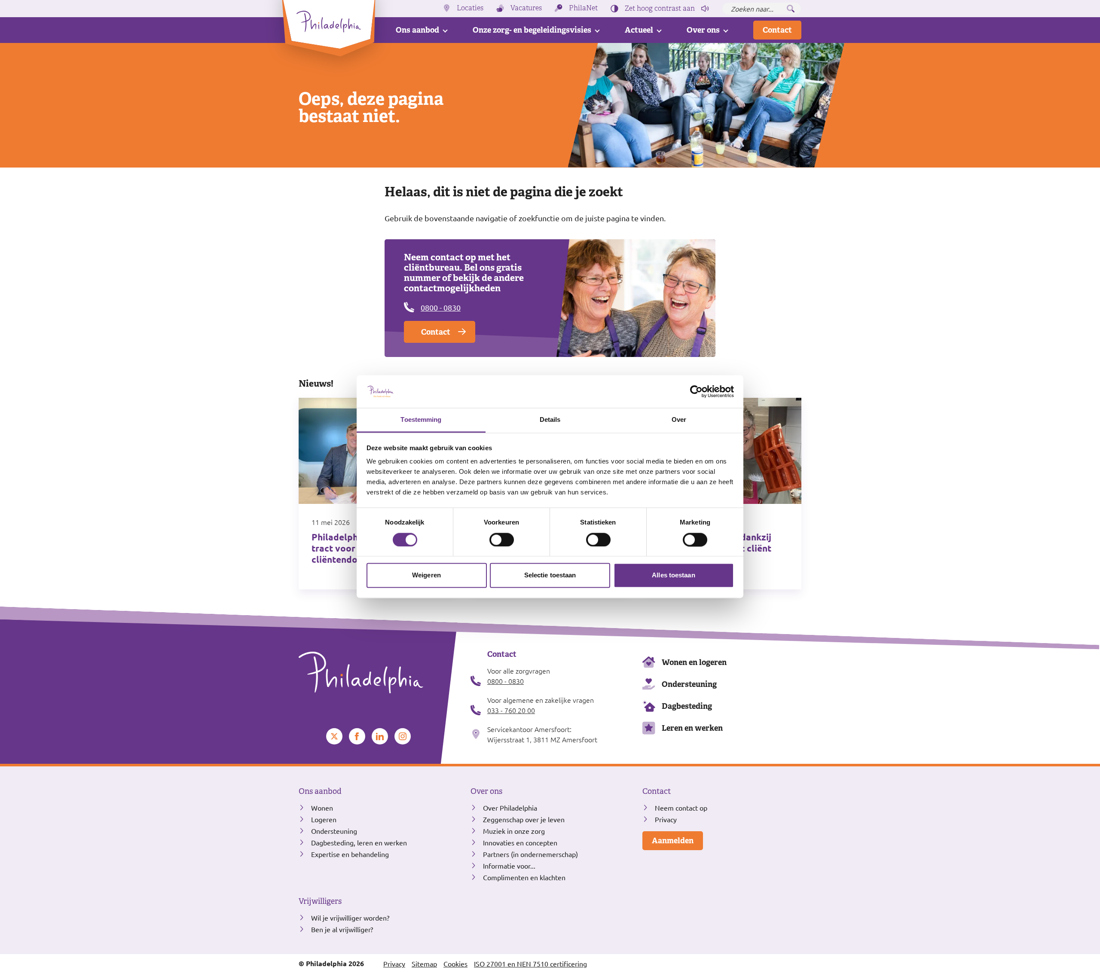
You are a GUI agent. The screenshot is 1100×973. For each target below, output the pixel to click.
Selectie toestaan (550, 575)
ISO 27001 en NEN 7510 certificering (530, 963)
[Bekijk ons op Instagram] (402, 736)
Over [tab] (679, 420)
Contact (777, 30)
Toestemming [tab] (420, 420)
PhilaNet (583, 8)
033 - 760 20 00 (511, 710)
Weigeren (426, 575)
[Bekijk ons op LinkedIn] (380, 736)
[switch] (501, 539)
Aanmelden (673, 840)
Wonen (322, 807)
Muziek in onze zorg (514, 831)
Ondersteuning (689, 684)
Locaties (470, 8)
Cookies (455, 963)
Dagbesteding (687, 706)
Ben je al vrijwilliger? (342, 929)
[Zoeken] (790, 8)
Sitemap (424, 963)
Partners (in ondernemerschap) (530, 854)
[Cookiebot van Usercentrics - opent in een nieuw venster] (696, 391)
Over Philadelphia (510, 807)
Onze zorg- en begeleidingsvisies (532, 30)
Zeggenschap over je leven (524, 819)
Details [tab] (550, 420)
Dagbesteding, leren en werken (359, 842)
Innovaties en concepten (520, 842)
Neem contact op (681, 807)
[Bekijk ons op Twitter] (334, 736)
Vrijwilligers (320, 901)
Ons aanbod (417, 30)
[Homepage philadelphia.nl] (378, 673)
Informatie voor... (509, 865)
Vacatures (526, 8)
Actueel (639, 30)
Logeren (323, 819)
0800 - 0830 (441, 307)
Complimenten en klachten (524, 877)
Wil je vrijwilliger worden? (350, 917)
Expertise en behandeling (350, 854)
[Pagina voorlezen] (705, 8)
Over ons (703, 30)
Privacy (666, 819)
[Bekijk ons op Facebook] (357, 736)
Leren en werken (692, 728)
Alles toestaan (673, 575)
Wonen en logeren (694, 662)
